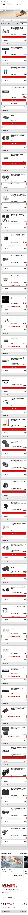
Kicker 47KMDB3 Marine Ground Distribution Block (17, 338)
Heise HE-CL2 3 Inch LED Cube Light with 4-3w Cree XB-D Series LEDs (18, 235)
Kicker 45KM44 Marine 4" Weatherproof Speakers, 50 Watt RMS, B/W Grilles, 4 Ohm (19, 587)
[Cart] (22, 4)
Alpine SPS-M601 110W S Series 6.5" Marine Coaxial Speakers (18, 175)
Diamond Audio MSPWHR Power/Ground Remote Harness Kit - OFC (19, 317)
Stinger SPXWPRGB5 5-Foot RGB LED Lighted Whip (18, 420)
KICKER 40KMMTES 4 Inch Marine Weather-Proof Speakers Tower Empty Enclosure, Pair (18, 215)
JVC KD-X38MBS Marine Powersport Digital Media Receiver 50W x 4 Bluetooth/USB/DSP (18, 668)
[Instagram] (24, 904)
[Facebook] (22, 904)
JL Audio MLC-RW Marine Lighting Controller (17, 399)
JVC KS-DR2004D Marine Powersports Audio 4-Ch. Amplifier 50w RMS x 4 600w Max (18, 708)
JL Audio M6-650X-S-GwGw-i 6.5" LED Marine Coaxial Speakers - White (18, 545)
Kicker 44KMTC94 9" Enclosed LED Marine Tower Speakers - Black (18, 769)
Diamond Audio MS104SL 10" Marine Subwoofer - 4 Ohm (18, 276)
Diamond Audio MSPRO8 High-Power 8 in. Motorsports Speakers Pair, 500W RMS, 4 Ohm (18, 441)
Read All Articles (23, 853)
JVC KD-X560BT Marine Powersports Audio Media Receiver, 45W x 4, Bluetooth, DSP (18, 688)
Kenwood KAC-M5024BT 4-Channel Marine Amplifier (18, 728)
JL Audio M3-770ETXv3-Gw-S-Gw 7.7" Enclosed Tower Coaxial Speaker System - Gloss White (18, 195)
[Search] (17, 4)
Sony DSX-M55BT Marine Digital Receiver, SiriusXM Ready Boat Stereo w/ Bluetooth (18, 48)
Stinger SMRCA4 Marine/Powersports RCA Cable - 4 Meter (18, 68)
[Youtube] (26, 904)
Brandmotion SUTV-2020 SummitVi (18, 606)
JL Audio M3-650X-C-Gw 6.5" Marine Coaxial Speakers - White (18, 524)
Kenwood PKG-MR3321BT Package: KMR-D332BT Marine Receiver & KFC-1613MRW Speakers (18, 358)
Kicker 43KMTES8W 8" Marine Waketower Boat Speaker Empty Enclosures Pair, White (17, 28)
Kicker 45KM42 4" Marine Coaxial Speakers (17, 256)
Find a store (14, 103)
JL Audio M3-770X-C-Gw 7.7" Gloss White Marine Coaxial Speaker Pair (18, 627)
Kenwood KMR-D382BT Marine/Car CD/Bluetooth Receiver (18, 88)
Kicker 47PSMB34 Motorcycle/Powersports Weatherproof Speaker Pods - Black (18, 503)
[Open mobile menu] (25, 4)
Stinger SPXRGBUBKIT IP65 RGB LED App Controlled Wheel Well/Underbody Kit (18, 297)
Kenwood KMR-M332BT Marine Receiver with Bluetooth (19, 748)
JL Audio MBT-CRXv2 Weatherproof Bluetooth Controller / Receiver (18, 482)
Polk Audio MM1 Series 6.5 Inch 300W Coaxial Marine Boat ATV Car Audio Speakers (18, 135)
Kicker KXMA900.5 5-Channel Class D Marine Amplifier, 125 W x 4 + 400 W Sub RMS (18, 566)
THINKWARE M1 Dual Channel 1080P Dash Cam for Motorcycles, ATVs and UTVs (18, 830)
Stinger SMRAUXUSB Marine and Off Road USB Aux (18, 378)
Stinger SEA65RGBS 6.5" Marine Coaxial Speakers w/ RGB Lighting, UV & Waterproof (18, 462)
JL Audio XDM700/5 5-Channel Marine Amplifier (18, 115)
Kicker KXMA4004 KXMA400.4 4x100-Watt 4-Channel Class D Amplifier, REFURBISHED (18, 789)
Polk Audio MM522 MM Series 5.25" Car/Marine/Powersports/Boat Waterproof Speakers (18, 809)
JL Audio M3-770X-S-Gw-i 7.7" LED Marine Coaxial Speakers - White (18, 647)
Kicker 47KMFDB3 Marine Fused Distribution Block (17, 155)
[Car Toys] (7, 4)
